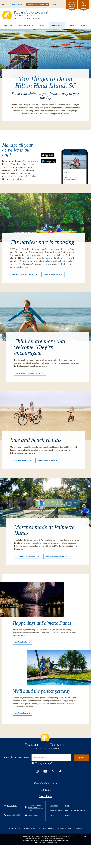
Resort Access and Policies (75, 810)
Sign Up (81, 757)
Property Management (45, 783)
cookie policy (60, 838)
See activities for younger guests (28, 373)
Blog (67, 805)
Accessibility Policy (64, 828)
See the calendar (20, 642)
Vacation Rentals (26, 25)
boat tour (24, 267)
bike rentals (34, 258)
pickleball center (60, 261)
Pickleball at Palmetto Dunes (56, 556)
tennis (46, 261)
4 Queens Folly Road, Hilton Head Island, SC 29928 (35, 807)
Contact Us (12, 805)
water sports (48, 258)
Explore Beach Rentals (46, 460)
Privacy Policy (14, 828)
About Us (8, 25)
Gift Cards (54, 805)
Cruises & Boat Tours (51, 274)
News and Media (56, 810)
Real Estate (45, 789)
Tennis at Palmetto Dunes (26, 556)
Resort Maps (33, 814)
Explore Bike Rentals (20, 460)
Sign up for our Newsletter (15, 757)
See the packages (21, 713)
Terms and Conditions (31, 828)
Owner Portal (45, 796)
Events (84, 25)
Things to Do (56, 25)
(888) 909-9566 (13, 814)
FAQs (52, 815)
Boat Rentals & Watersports (23, 274)
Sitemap (79, 828)
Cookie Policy (48, 828)
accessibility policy (50, 842)
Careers (68, 815)
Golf (42, 25)
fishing (46, 264)
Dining (71, 25)
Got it (86, 836)
